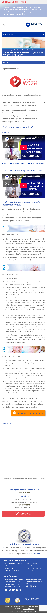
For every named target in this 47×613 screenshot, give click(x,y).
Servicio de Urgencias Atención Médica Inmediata (18, 50)
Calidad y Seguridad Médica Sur (14, 563)
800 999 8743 (14, 2)
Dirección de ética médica (33, 568)
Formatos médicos (31, 563)
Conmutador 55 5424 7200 (12, 581)
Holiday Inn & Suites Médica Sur (14, 571)
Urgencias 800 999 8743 (12, 584)
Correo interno (30, 566)
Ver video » (39, 163)
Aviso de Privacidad (28, 609)
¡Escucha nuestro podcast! (33, 579)
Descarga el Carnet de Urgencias (30, 413)
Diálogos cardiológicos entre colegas (33, 582)
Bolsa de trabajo (9, 568)
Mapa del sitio (30, 571)
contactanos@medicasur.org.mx (14, 579)
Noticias (7, 566)
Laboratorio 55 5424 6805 (12, 586)
